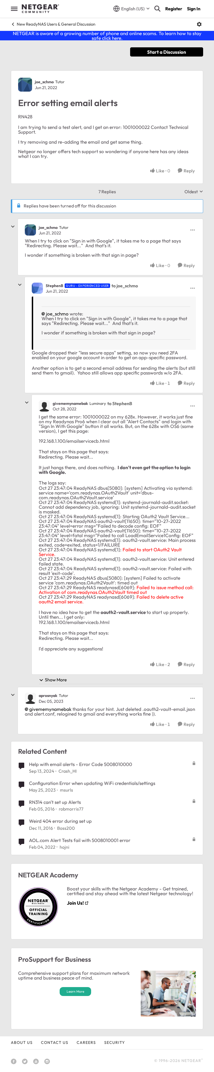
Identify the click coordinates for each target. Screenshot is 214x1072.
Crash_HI (68, 771)
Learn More (75, 991)
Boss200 (66, 828)
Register (173, 8)
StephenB (54, 286)
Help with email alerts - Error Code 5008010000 (80, 764)
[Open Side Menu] (14, 8)
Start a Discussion (166, 52)
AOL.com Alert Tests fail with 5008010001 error (79, 840)
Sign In (193, 8)
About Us (22, 1042)
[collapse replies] (12, 226)
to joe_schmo (124, 285)
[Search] (157, 8)
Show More (56, 679)
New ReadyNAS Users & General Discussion (56, 24)
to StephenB (119, 403)
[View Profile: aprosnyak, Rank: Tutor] (30, 698)
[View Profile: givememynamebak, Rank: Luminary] (44, 406)
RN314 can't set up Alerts (55, 802)
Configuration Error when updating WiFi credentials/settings (92, 783)
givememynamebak (70, 403)
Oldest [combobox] (193, 191)
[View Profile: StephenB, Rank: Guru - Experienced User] (37, 288)
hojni (64, 847)
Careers (86, 1042)
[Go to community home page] (40, 8)
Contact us (54, 1042)
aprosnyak (48, 695)
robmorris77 (71, 809)
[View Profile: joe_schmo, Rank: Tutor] (25, 85)
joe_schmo (44, 82)
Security (114, 1042)
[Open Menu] (199, 24)
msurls (66, 790)
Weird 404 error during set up (60, 821)
